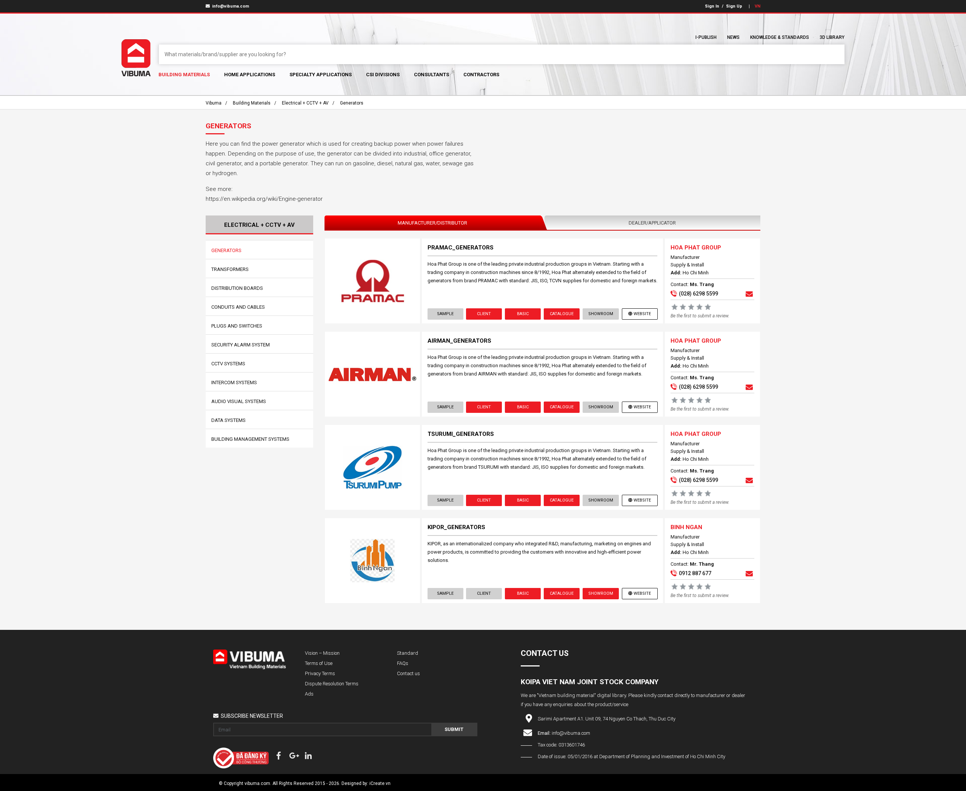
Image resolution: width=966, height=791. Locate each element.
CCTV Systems (228, 363)
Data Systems (228, 420)
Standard (407, 653)
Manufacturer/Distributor (432, 223)
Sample (445, 313)
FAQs (402, 663)
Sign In (712, 6)
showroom (600, 313)
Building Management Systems (250, 439)
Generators (351, 103)
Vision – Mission (322, 653)
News (733, 37)
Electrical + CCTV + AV (305, 103)
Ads (309, 694)
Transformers (230, 269)
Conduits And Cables (238, 307)
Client (484, 313)
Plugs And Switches (236, 326)
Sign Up (734, 6)
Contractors (481, 74)
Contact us (408, 673)
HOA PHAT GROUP (696, 247)
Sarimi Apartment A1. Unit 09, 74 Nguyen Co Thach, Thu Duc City (606, 719)
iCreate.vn (380, 783)
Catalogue (562, 313)
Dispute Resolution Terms (331, 683)
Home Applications (249, 74)
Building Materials (184, 74)
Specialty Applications (320, 74)
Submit (454, 729)
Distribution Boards (237, 288)
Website (642, 313)
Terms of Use (318, 663)
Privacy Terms (320, 673)
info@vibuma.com (230, 6)
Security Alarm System (240, 345)
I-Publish (706, 37)
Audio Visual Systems (238, 401)
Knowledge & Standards (779, 37)
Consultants (431, 74)
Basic (523, 313)
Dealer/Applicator (652, 223)
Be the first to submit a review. (700, 316)
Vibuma (214, 103)
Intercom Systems (234, 382)
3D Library (832, 37)
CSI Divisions (383, 74)
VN (757, 6)
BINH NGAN (686, 527)
